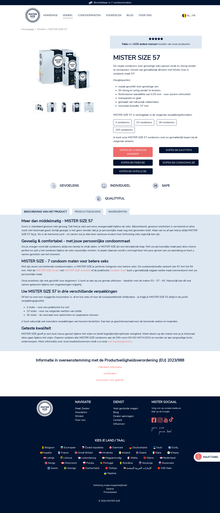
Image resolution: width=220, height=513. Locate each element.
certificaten (110, 373)
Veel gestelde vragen (125, 408)
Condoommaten (89, 15)
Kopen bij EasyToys (179, 150)
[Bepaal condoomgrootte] (198, 457)
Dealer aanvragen (123, 416)
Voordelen (113, 15)
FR (193, 15)
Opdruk (110, 488)
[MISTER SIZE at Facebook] (154, 419)
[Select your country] (184, 15)
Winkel (68, 15)
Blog (130, 15)
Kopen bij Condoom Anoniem (133, 152)
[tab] (45, 211)
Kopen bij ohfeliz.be (133, 171)
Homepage (50, 15)
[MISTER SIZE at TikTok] (171, 419)
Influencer (119, 424)
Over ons (145, 15)
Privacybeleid (110, 492)
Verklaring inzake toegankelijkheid (110, 485)
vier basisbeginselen (120, 341)
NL (188, 15)
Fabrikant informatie (110, 367)
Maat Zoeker (82, 408)
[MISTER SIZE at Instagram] (160, 419)
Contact (117, 420)
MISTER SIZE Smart (47, 270)
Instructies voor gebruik (110, 380)
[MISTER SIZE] (45, 408)
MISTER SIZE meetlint (78, 270)
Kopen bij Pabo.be (133, 162)
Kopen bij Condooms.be (179, 162)
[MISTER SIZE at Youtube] (166, 419)
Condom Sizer (118, 270)
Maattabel (211, 457)
